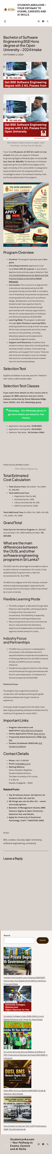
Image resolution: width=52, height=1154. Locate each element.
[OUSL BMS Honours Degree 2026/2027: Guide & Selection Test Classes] (17, 1074)
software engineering (14, 843)
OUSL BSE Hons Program (32, 730)
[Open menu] (5, 21)
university (31, 843)
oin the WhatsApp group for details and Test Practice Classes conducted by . (28, 278)
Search (7, 935)
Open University (34, 839)
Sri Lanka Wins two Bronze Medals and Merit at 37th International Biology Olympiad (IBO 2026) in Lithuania (26, 1055)
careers (12, 839)
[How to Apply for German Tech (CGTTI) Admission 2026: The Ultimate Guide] (17, 1110)
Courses (21, 839)
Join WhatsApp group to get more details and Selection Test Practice (27, 414)
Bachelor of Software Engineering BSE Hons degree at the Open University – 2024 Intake (22, 43)
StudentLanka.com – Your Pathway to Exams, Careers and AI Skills (31, 9)
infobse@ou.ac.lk (23, 764)
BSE (5, 839)
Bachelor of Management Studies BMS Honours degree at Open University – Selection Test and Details (27, 811)
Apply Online (39, 734)
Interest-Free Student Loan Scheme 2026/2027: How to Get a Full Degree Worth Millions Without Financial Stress (25, 980)
